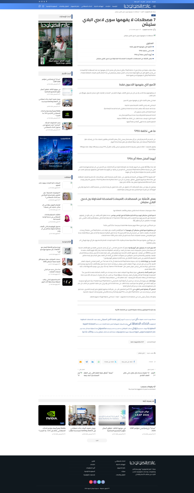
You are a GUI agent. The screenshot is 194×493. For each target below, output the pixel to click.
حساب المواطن (127, 328)
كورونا (127, 332)
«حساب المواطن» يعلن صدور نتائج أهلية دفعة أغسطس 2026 (49, 260)
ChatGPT (145, 319)
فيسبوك (131, 331)
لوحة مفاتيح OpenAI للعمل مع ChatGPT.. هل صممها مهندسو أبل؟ (50, 249)
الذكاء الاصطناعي (138, 323)
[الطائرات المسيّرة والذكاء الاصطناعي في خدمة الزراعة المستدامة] (67, 218)
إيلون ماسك (116, 319)
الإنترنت (98, 319)
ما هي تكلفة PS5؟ (145, 50)
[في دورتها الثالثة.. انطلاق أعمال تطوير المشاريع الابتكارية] (67, 92)
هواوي (100, 331)
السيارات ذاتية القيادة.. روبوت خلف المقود (49, 184)
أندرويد (122, 319)
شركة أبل (88, 328)
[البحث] (39, 6)
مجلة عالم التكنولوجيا (147, 30)
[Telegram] (86, 361)
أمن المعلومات (128, 320)
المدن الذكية (99, 324)
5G (139, 319)
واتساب (96, 332)
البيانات (95, 319)
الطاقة (108, 324)
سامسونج (102, 328)
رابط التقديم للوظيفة (111, 329)
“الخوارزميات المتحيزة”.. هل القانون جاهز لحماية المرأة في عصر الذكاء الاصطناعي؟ (50, 195)
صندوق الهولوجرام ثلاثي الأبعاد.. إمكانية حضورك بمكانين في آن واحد (50, 228)
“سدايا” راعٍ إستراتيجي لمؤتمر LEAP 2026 (51, 80)
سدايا (96, 328)
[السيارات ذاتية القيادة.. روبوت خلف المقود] (67, 185)
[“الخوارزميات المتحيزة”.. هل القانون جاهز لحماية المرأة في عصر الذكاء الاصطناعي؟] (67, 196)
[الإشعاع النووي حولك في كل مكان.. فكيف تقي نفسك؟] (67, 207)
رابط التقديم (119, 329)
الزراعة (125, 324)
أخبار (153, 15)
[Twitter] (44, 1)
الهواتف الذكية (143, 328)
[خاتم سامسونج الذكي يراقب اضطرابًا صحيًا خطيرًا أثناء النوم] (67, 282)
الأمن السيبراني (106, 319)
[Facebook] (46, 1)
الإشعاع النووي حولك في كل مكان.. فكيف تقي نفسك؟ (51, 206)
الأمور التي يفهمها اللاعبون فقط (141, 46)
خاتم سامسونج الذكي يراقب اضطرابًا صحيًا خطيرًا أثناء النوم (51, 280)
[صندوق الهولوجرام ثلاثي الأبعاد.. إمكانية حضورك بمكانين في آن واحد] (67, 230)
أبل (136, 319)
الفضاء (104, 323)
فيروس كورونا (139, 331)
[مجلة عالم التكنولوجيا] (137, 6)
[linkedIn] (92, 361)
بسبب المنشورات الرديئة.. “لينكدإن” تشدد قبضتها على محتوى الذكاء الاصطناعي (51, 125)
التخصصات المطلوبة (86, 319)
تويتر (139, 329)
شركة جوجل (82, 328)
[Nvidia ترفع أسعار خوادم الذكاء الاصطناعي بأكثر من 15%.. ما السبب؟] (67, 114)
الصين (112, 324)
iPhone (154, 319)
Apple (141, 319)
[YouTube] (39, 1)
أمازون (133, 320)
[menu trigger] (153, 6)
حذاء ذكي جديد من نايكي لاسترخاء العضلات (52, 270)
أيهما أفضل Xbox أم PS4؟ (143, 54)
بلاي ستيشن (141, 353)
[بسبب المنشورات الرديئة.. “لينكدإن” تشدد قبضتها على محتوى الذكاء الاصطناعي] (67, 126)
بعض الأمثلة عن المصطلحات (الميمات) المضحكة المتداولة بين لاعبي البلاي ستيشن (124, 58)
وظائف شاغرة (87, 332)
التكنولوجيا (152, 324)
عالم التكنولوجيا (150, 331)
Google (149, 319)
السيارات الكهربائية (119, 324)
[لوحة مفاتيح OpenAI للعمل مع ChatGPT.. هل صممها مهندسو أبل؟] (67, 251)
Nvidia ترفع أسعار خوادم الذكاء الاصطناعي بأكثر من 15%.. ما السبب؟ (50, 113)
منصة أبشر (112, 332)
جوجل (135, 328)
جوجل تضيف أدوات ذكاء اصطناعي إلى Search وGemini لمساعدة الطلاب (49, 101)
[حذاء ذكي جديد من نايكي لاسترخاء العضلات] (67, 272)
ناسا (108, 332)
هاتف (105, 332)
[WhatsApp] (98, 361)
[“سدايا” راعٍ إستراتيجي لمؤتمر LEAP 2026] (67, 81)
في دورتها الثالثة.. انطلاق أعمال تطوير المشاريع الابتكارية (50, 90)
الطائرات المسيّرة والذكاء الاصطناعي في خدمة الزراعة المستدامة (51, 217)
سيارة (92, 328)
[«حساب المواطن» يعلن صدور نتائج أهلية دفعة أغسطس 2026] (67, 261)
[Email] (80, 361)
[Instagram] (42, 1)
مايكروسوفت (120, 331)
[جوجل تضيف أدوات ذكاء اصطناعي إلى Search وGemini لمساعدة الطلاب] (67, 103)
